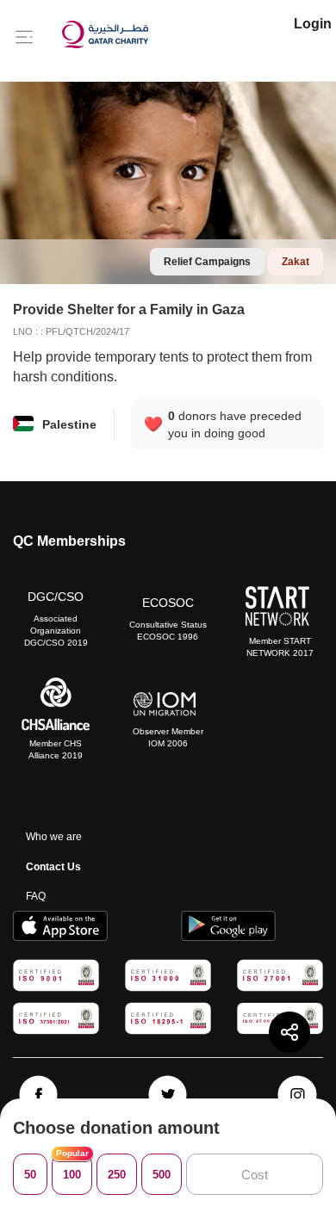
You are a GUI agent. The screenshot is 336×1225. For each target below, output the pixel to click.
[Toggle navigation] (24, 36)
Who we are (54, 837)
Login (313, 23)
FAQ (36, 896)
